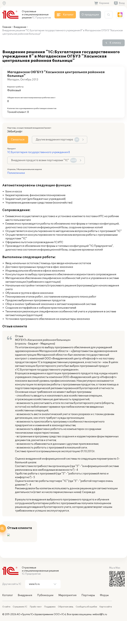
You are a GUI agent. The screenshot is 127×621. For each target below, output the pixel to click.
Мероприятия (67, 595)
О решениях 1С (20, 607)
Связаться (17, 139)
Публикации (45, 595)
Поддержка (49, 607)
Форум (104, 595)
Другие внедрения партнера (57, 139)
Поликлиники (16, 173)
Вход (122, 3)
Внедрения (20, 27)
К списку (115, 42)
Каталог (7, 595)
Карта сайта (105, 607)
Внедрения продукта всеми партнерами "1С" (43, 160)
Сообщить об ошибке (86, 607)
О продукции (90, 14)
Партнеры (88, 595)
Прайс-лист (36, 607)
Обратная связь (65, 607)
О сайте (6, 607)
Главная (6, 27)
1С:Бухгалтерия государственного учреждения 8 (38, 152)
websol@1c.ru (99, 614)
